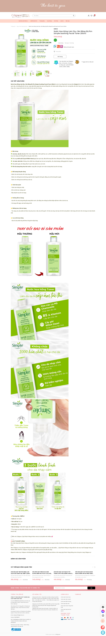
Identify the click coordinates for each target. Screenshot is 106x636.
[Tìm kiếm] (74, 15)
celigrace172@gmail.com (19, 615)
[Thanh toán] (67, 618)
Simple (56, 29)
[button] (50, 73)
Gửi (91, 588)
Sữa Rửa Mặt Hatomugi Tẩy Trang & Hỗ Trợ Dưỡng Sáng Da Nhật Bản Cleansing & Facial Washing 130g (63, 572)
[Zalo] (103, 633)
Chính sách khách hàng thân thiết (67, 606)
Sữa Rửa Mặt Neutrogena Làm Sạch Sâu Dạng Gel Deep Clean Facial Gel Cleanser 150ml (20, 572)
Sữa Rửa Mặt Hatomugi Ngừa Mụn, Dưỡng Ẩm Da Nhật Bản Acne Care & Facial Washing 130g (84, 572)
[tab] (17, 81)
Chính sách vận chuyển (66, 599)
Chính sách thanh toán (66, 597)
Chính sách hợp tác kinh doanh (66, 610)
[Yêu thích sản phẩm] (91, 15)
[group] (31, 48)
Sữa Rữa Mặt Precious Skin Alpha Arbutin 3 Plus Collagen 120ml (42, 572)
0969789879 (17, 617)
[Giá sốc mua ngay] (53, 6)
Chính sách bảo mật (65, 603)
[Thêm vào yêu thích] (57, 51)
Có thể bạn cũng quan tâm (21, 567)
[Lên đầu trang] (103, 621)
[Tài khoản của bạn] (89, 15)
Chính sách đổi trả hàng (66, 601)
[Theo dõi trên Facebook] (103, 607)
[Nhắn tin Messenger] (103, 611)
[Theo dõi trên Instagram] (103, 615)
